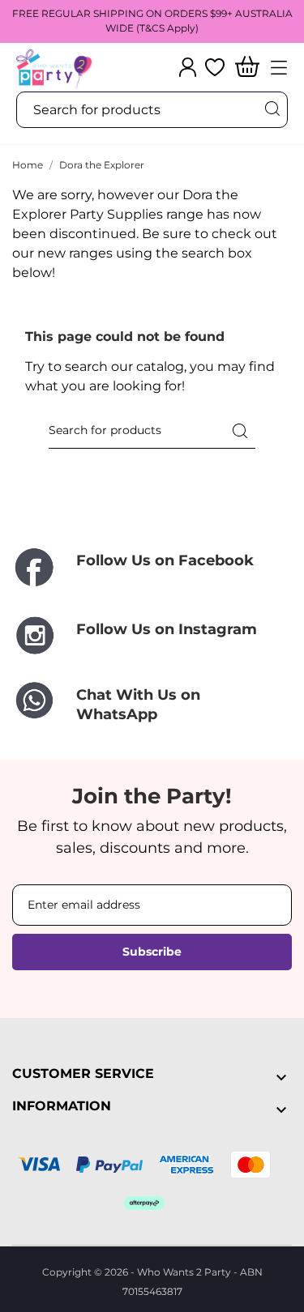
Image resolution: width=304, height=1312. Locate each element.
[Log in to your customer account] (187, 67)
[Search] (271, 109)
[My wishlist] (215, 67)
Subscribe (152, 951)
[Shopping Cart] (247, 67)
